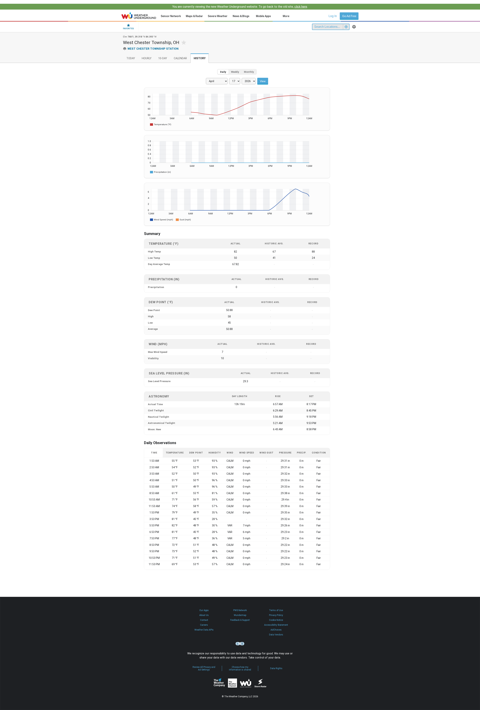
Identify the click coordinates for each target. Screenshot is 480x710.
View (263, 81)
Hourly (147, 58)
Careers (204, 625)
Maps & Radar (194, 16)
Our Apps (204, 610)
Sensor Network (171, 16)
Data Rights (276, 668)
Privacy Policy (276, 615)
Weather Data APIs (204, 629)
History (200, 58)
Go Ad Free (349, 16)
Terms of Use (276, 610)
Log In (332, 16)
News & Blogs (241, 16)
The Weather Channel (232, 683)
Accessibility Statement (276, 625)
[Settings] (354, 26)
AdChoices (276, 629)
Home (139, 15)
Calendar (180, 58)
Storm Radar (260, 683)
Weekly (235, 71)
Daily (223, 71)
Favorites (128, 28)
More (286, 16)
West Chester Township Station (153, 48)
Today (130, 58)
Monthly (249, 71)
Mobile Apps (263, 16)
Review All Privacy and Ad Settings (204, 668)
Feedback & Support (240, 620)
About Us (204, 615)
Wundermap (240, 615)
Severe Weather (217, 16)
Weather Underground (245, 683)
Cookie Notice (276, 620)
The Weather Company (219, 683)
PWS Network (240, 610)
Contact (204, 620)
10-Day (162, 58)
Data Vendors (276, 634)
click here (300, 6)
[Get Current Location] (346, 27)
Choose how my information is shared (240, 668)
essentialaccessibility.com (240, 643)
